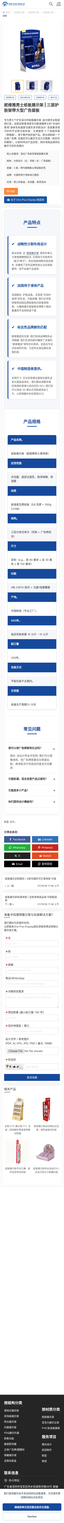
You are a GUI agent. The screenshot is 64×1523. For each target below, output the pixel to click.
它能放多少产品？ (32, 790)
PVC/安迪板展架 (51, 1428)
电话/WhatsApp (14, 978)
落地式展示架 (25, 97)
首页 (7, 12)
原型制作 (47, 1449)
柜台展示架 (10, 1421)
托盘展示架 (10, 1427)
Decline (32, 1516)
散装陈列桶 (10, 1444)
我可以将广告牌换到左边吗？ (32, 749)
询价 (12, 191)
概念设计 (47, 1444)
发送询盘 (32, 1077)
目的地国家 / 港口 (18, 1025)
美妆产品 (53, 97)
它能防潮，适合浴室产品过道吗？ (32, 779)
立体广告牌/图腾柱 (14, 1449)
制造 (44, 1455)
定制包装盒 (10, 1460)
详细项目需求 (16, 991)
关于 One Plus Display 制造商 (27, 199)
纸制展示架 (48, 12)
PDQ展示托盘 (11, 1432)
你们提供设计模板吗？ (32, 801)
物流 (44, 1461)
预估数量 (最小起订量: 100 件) (26, 1012)
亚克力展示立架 (50, 1422)
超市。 (13, 821)
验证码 (12, 1059)
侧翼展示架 (10, 1455)
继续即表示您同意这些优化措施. (32, 1507)
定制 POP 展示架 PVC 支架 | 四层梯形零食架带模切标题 (18, 1129)
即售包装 (9, 1438)
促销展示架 (19, 12)
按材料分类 (33, 12)
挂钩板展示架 (11, 1416)
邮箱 (10, 964)
